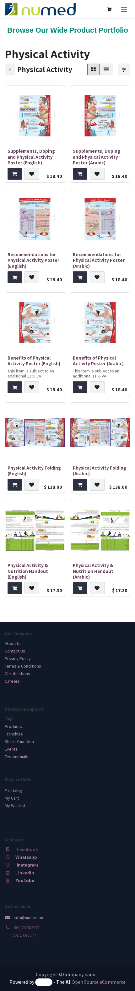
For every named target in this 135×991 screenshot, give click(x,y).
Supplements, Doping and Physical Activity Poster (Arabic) (96, 156)
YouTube (24, 880)
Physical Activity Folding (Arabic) (99, 470)
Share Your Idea (19, 741)
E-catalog (13, 790)
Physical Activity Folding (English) (34, 470)
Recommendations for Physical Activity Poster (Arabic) (99, 260)
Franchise (14, 734)
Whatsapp (26, 857)
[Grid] (93, 69)
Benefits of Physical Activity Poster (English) (34, 360)
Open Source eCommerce (99, 982)
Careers (12, 681)
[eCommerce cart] (109, 9)
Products (13, 726)
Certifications (17, 673)
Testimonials (16, 756)
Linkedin (24, 872)
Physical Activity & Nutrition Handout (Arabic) (93, 571)
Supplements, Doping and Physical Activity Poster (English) (31, 156)
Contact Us (15, 651)
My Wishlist (15, 805)
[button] (15, 174)
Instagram (27, 864)
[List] (106, 69)
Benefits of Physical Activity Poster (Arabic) (98, 360)
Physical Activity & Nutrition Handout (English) (28, 571)
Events (11, 749)
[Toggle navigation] (124, 9)
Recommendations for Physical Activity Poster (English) (33, 260)
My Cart (12, 798)
